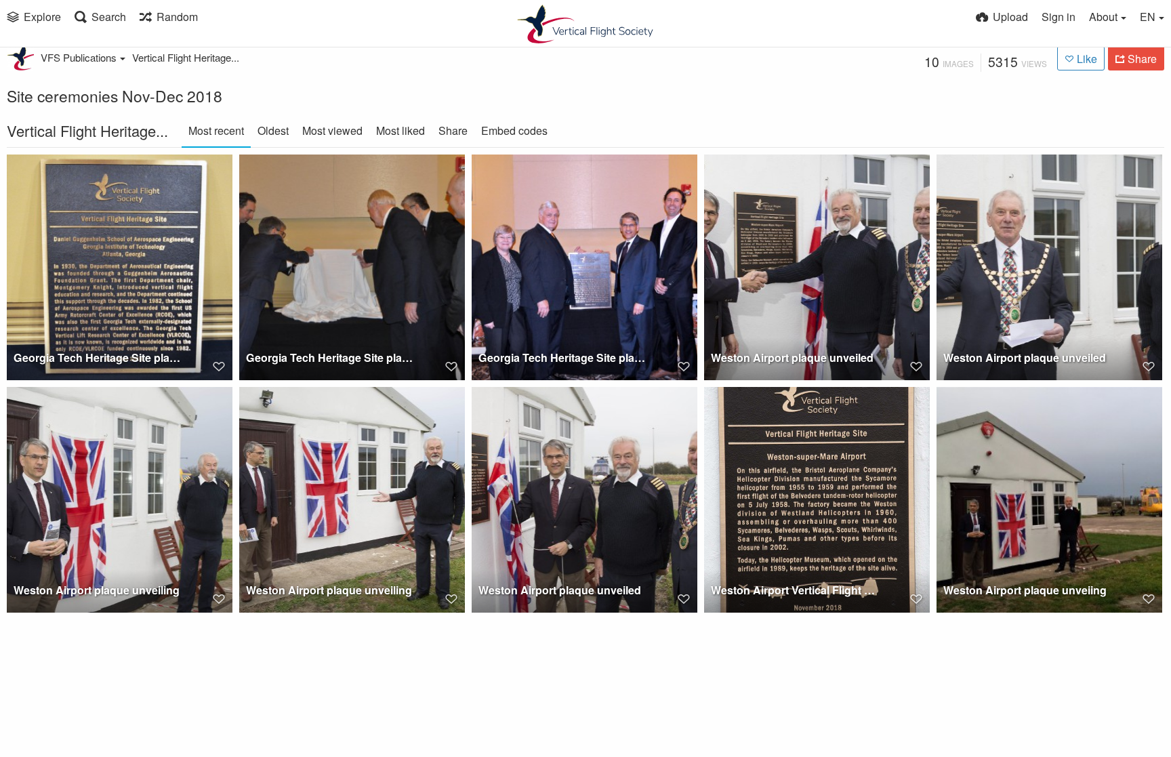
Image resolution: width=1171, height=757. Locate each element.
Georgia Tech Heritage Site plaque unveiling (330, 357)
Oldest (273, 130)
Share (453, 130)
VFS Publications (79, 57)
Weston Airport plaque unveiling (97, 590)
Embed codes (514, 130)
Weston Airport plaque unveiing (1025, 590)
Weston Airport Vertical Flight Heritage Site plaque (795, 590)
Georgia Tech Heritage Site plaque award (98, 357)
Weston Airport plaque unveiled (792, 357)
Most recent (216, 130)
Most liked (400, 130)
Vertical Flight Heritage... (185, 57)
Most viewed (332, 130)
